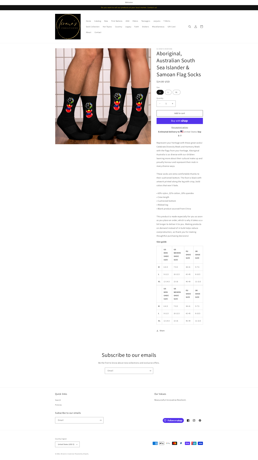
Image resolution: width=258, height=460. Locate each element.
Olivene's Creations (67, 454)
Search (58, 400)
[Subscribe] (150, 371)
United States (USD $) (66, 444)
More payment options (179, 127)
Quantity (160, 98)
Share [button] (162, 330)
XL (176, 92)
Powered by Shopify (82, 454)
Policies (58, 405)
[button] (190, 27)
